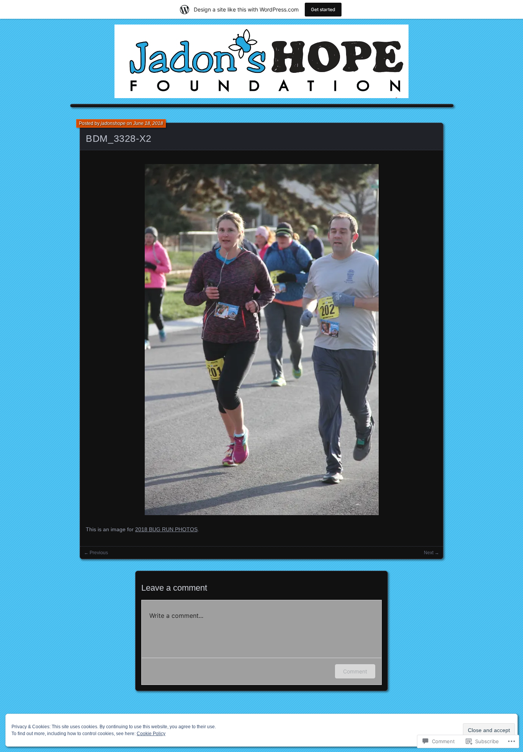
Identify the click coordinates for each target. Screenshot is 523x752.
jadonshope (113, 123)
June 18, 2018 (148, 123)
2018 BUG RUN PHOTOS (166, 529)
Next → (431, 552)
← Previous (96, 552)
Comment (355, 671)
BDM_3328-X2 (119, 138)
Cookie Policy (151, 733)
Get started (323, 9)
